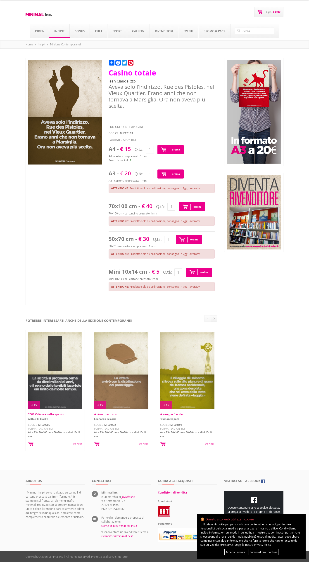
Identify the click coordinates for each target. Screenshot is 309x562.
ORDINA (77, 444)
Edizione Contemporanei (65, 44)
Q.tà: (139, 149)
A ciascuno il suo (105, 414)
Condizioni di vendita (172, 492)
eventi (188, 31)
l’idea (39, 31)
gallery (138, 31)
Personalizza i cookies (263, 552)
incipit (59, 31)
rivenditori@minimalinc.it (117, 536)
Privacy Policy (262, 544)
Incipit (41, 44)
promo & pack (214, 31)
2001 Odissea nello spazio (46, 414)
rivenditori (164, 31)
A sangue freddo (171, 414)
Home (29, 44)
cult (98, 31)
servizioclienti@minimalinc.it (119, 525)
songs (80, 31)
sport (117, 31)
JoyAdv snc (128, 497)
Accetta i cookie (235, 552)
